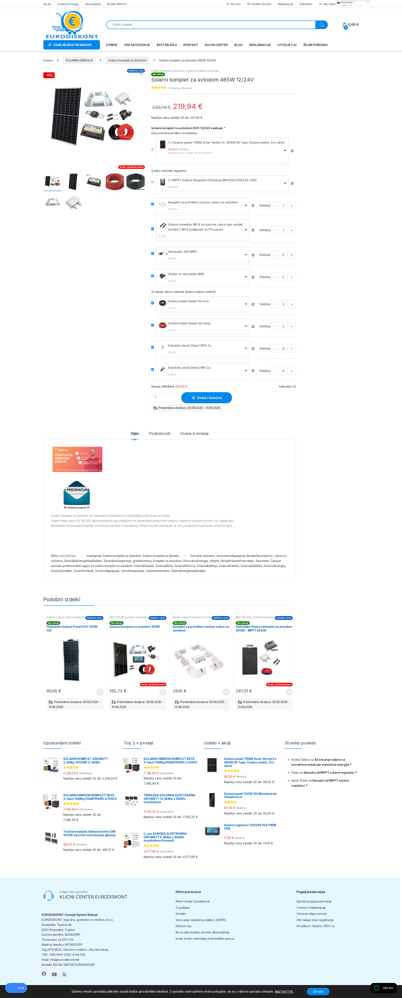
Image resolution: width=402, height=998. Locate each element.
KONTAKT (190, 45)
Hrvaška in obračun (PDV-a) (315, 926)
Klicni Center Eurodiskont (193, 901)
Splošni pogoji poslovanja (313, 901)
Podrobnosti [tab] (159, 434)
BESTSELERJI (167, 45)
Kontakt (181, 913)
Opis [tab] (135, 434)
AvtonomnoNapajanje (230, 556)
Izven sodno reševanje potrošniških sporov (205, 938)
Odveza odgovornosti (311, 913)
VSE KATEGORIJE (137, 45)
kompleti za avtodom (167, 561)
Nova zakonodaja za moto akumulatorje (202, 932)
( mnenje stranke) (180, 88)
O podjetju (183, 907)
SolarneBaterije (207, 566)
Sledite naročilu (261, 4)
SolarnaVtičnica (184, 566)
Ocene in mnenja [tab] (194, 434)
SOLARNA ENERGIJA (79, 60)
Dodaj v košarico (209, 397)
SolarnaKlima (164, 566)
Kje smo (236, 4)
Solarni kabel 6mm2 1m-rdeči (189, 323)
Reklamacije (285, 4)
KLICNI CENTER (216, 45)
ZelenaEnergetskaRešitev (188, 571)
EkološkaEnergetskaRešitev (83, 561)
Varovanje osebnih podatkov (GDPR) (201, 920)
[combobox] (211, 24)
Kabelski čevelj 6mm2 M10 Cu (189, 345)
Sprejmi (318, 991)
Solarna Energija (68, 4)
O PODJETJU (286, 45)
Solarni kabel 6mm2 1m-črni (188, 301)
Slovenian (346, 2)
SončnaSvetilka (61, 571)
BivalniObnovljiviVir (259, 556)
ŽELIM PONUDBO (315, 45)
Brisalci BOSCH (116, 4)
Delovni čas (183, 926)
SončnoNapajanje (107, 571)
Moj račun (329, 4)
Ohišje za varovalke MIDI (186, 274)
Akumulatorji (93, 4)
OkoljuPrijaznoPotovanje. (237, 561)
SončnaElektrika (251, 566)
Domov (48, 60)
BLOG (238, 45)
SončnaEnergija (274, 566)
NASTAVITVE (284, 992)
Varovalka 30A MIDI (182, 251)
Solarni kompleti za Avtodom (127, 60)
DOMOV (111, 45)
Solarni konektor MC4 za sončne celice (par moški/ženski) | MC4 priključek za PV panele (205, 227)
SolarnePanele (229, 566)
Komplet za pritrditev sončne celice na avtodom (203, 202)
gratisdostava (142, 561)
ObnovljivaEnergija (195, 561)
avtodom (209, 556)
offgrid (214, 561)
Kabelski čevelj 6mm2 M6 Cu (189, 367)
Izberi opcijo (162, 692)
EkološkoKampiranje (117, 561)
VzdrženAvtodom (157, 571)
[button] (141, 73)
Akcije (47, 4)
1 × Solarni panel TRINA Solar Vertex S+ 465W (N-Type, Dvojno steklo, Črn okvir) (226, 142)
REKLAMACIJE (260, 45)
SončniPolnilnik (83, 571)
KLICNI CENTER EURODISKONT (93, 897)
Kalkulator (306, 4)
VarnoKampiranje (132, 571)
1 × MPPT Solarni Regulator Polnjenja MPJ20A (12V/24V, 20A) (212, 180)
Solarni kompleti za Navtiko (203, 70)
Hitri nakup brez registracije (315, 920)
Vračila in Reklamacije (311, 907)
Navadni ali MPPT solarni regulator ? (330, 772)
